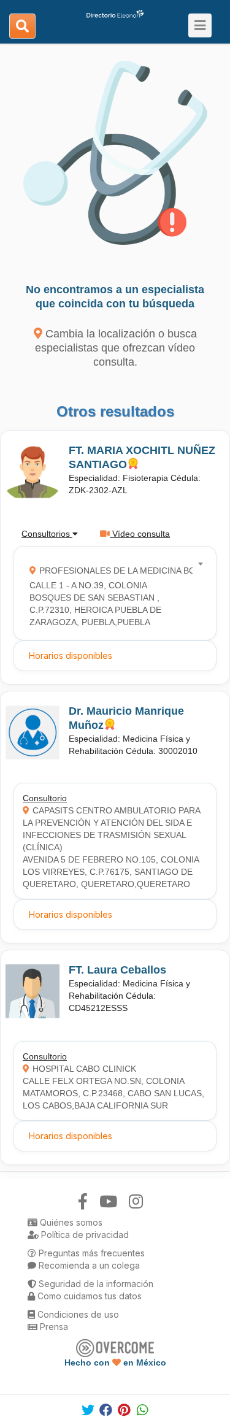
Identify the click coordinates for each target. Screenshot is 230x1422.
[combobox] (111, 593)
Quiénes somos (69, 1222)
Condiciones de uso (77, 1314)
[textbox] (111, 593)
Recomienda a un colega (88, 1265)
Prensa (52, 1326)
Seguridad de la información (94, 1283)
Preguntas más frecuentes (90, 1253)
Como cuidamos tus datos (88, 1296)
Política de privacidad (84, 1234)
